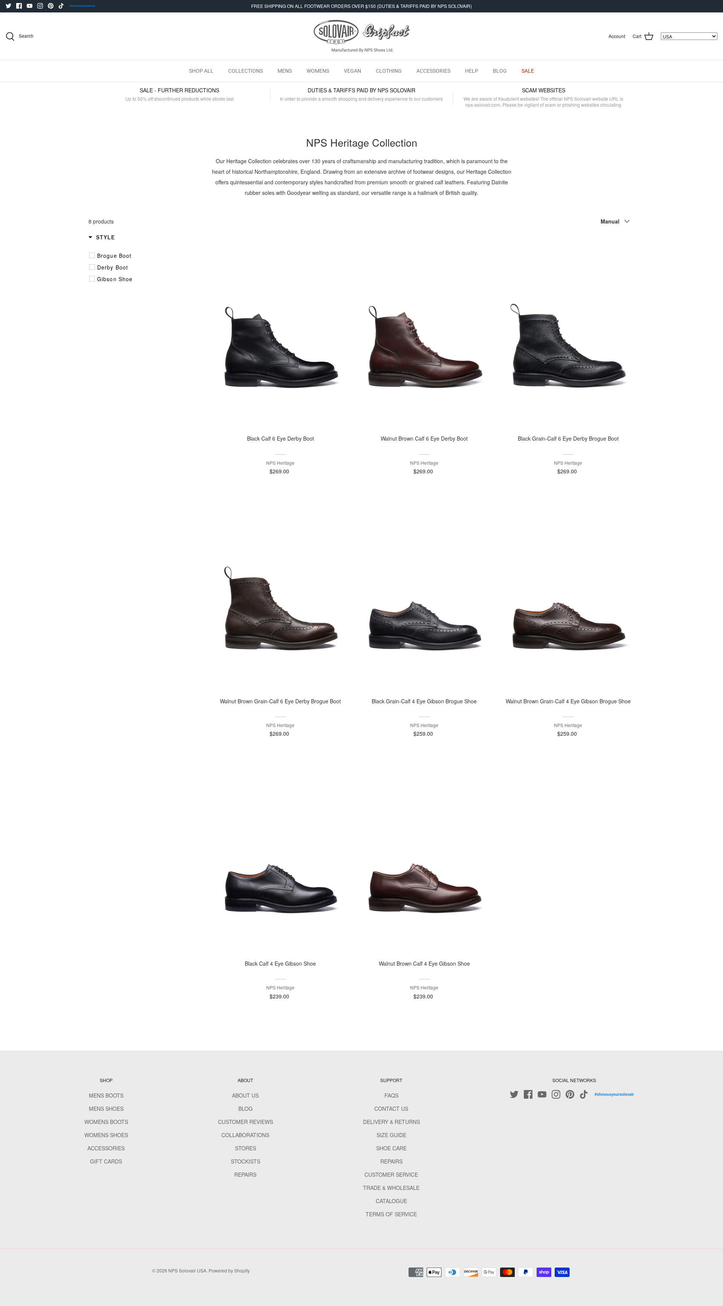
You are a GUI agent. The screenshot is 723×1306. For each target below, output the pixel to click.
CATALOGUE (391, 1201)
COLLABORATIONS (245, 1135)
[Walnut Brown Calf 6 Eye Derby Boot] (424, 332)
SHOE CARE (391, 1148)
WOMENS (318, 71)
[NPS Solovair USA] (362, 36)
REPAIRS (245, 1174)
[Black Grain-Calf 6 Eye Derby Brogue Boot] (568, 332)
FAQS (391, 1095)
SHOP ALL (201, 71)
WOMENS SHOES (106, 1135)
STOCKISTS (245, 1161)
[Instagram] (40, 6)
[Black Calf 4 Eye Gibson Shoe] (280, 857)
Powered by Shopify (229, 1270)
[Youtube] (29, 6)
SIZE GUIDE (391, 1135)
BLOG (500, 71)
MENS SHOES (106, 1108)
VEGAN (352, 71)
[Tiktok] (61, 6)
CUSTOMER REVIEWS (245, 1121)
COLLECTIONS (245, 71)
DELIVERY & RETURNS (391, 1121)
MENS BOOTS (106, 1095)
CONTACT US (391, 1108)
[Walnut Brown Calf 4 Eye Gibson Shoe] (424, 857)
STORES (245, 1148)
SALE (528, 71)
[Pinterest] (50, 6)
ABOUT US (245, 1095)
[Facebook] (19, 6)
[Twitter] (8, 6)
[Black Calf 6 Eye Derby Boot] (280, 332)
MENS (285, 71)
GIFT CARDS (106, 1161)
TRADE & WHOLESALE (391, 1187)
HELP (471, 71)
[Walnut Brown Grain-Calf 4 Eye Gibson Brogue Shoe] (568, 595)
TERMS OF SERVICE (391, 1214)
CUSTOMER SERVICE (391, 1174)
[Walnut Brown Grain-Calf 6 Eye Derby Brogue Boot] (280, 595)
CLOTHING (389, 71)
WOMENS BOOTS (106, 1121)
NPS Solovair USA (187, 1270)
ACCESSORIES (433, 71)
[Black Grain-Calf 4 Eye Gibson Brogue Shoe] (424, 595)
